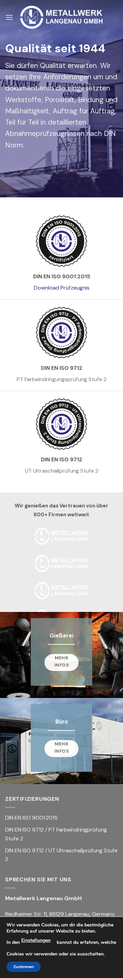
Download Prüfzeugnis (62, 287)
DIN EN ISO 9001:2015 (31, 817)
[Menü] (9, 17)
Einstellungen (36, 940)
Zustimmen (23, 966)
